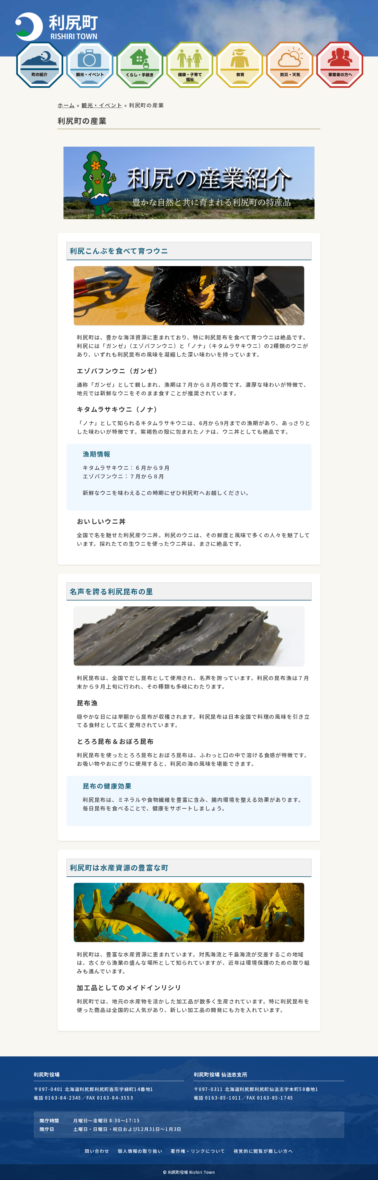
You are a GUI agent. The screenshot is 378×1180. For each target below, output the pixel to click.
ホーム (66, 105)
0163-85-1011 (223, 1097)
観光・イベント (102, 105)
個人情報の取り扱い (140, 1151)
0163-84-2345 (63, 1097)
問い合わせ (97, 1151)
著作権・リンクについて (198, 1151)
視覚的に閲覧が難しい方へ (263, 1151)
